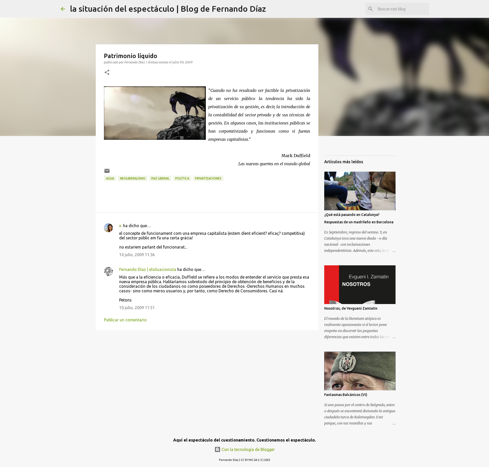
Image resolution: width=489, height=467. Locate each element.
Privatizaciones (208, 178)
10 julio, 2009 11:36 (137, 254)
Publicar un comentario (125, 320)
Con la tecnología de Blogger (248, 449)
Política (182, 178)
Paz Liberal (160, 178)
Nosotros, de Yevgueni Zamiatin (350, 308)
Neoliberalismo (132, 178)
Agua (110, 178)
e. (120, 225)
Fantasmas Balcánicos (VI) (345, 395)
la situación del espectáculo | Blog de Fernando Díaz (168, 8)
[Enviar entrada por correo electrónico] (107, 172)
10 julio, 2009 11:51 (137, 307)
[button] (107, 72)
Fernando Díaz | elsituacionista (147, 269)
